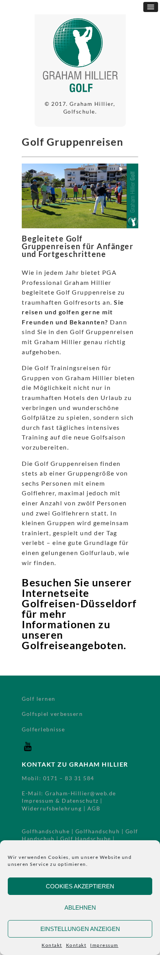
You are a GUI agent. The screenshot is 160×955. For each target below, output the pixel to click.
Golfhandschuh (97, 831)
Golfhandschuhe (46, 831)
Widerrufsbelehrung (52, 808)
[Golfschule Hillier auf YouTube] (27, 750)
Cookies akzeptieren (80, 886)
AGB (94, 808)
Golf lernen (39, 698)
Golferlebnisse (43, 729)
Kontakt (52, 945)
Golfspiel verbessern (52, 713)
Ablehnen (80, 907)
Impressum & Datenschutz (60, 800)
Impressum (104, 945)
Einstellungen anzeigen (80, 929)
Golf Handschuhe (85, 838)
